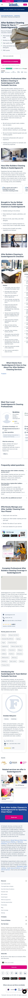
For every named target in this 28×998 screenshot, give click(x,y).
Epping (18, 639)
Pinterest (11, 973)
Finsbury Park (5, 665)
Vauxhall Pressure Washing (8, 842)
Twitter (7, 973)
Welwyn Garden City (16, 646)
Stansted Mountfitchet (7, 639)
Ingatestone (5, 646)
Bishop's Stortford (13, 635)
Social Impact (4, 897)
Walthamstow (5, 657)
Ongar (3, 642)
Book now (14, 817)
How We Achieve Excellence (7, 889)
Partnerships (4, 904)
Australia (13, 989)
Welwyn (20, 650)
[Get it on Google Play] (14, 536)
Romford (11, 654)
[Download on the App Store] (6, 536)
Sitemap (3, 912)
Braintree (4, 661)
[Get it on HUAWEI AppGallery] (22, 978)
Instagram (20, 973)
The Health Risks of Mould (7, 886)
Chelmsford (12, 650)
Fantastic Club (4, 891)
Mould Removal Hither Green (19, 840)
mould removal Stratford (13, 868)
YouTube (16, 973)
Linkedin (25, 973)
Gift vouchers (4, 894)
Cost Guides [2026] (5, 883)
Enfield (3, 650)
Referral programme (5, 899)
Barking (21, 661)
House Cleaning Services (7, 15)
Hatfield (4, 654)
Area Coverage (4, 910)
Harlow (3, 635)
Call (25, 4)
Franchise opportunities (6, 902)
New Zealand (20, 989)
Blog (2, 907)
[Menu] (2, 4)
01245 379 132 (8, 617)
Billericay (14, 657)
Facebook (3, 973)
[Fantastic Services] (14, 4)
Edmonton (19, 654)
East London (13, 661)
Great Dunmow (12, 642)
